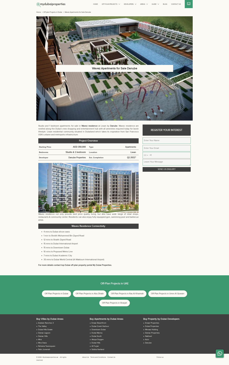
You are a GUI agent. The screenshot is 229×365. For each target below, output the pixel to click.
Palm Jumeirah (44, 349)
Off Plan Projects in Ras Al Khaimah (127, 293)
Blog (165, 4)
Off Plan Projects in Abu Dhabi (90, 293)
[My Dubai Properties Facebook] (165, 357)
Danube (148, 343)
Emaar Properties (152, 323)
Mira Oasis (42, 343)
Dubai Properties (152, 326)
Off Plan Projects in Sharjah (114, 303)
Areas (142, 4)
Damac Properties (152, 333)
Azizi (147, 340)
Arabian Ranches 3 (46, 323)
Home (95, 4)
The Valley (42, 326)
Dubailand (90, 131)
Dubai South (97, 336)
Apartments (130, 147)
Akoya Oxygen (98, 340)
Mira (40, 340)
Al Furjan (95, 346)
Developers (129, 4)
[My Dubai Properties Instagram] (171, 357)
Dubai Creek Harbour (100, 326)
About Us (85, 357)
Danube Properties (77, 157)
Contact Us (176, 4)
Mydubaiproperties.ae (50, 357)
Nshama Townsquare (46, 346)
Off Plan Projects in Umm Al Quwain (167, 293)
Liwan (49, 131)
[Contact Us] (189, 4)
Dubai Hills (96, 343)
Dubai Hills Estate (45, 330)
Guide (154, 4)
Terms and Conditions (98, 357)
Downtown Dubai (99, 330)
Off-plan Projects (109, 4)
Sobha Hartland (98, 349)
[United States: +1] (146, 155)
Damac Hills (43, 336)
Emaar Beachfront (99, 323)
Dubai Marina (97, 333)
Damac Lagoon (44, 333)
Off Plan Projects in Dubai (56, 293)
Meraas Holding (151, 330)
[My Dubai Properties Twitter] (168, 357)
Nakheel (148, 336)
